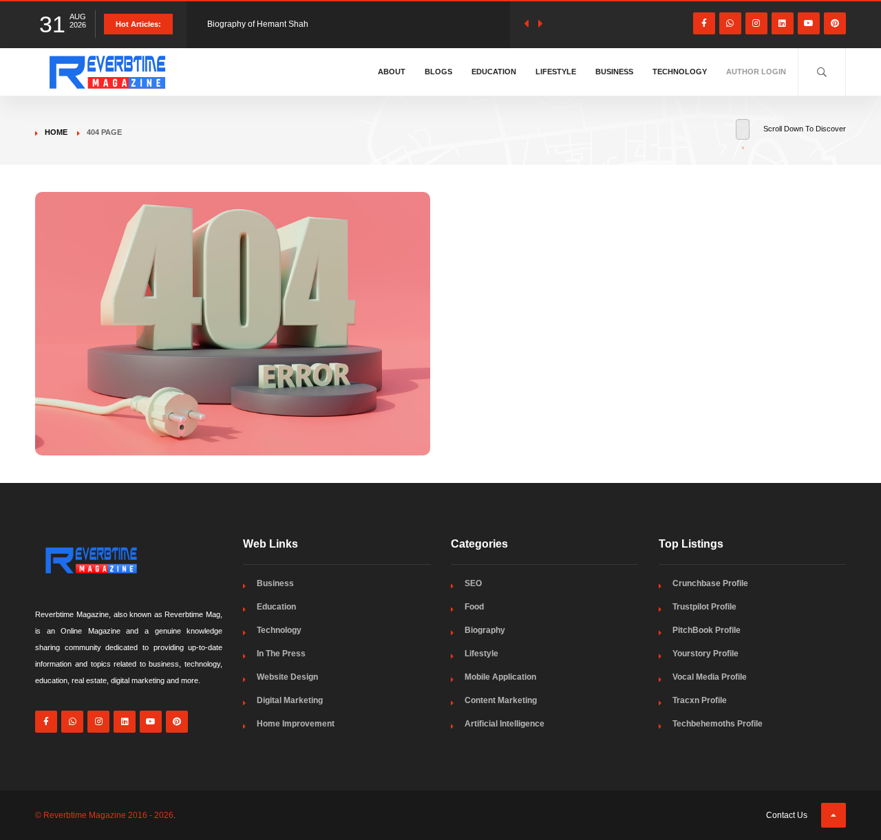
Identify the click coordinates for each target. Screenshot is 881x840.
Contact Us (786, 815)
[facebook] (704, 23)
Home (56, 132)
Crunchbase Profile (710, 583)
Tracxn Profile (699, 700)
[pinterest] (835, 23)
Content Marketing (501, 700)
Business (614, 71)
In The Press (281, 653)
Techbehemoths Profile (717, 724)
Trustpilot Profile (704, 607)
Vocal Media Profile (709, 677)
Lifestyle (555, 71)
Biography (485, 630)
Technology (679, 71)
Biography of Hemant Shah (257, 24)
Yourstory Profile (705, 653)
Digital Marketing (290, 700)
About (391, 71)
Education (493, 71)
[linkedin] (783, 23)
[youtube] (809, 23)
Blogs (438, 71)
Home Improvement (296, 724)
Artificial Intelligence (504, 724)
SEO (473, 583)
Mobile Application (500, 677)
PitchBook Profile (706, 630)
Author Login (756, 71)
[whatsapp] (730, 23)
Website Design (287, 677)
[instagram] (756, 23)
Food (474, 607)
